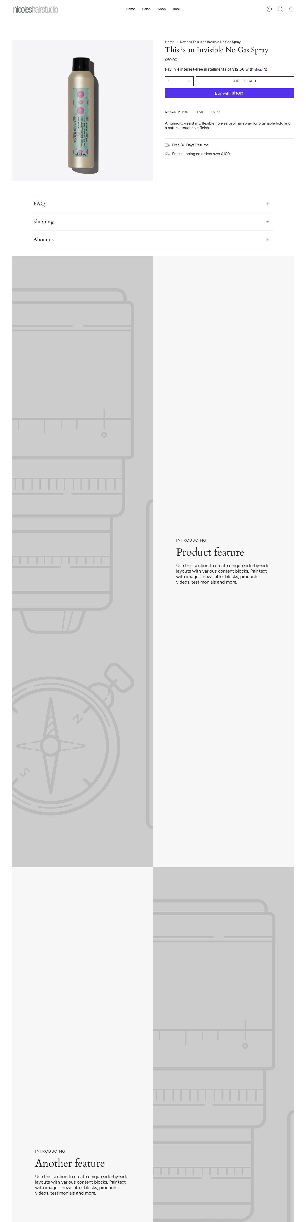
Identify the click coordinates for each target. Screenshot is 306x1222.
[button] (161, 9)
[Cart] (291, 9)
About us (43, 239)
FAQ (39, 203)
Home (169, 42)
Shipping (43, 221)
